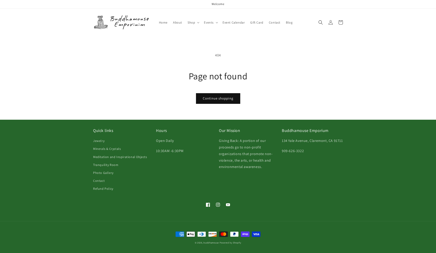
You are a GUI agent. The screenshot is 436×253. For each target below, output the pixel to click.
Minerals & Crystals (107, 149)
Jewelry (98, 141)
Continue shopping (218, 98)
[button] (193, 22)
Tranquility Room (106, 165)
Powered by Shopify (230, 242)
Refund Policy (103, 189)
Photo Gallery (103, 173)
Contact (99, 181)
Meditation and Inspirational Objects (120, 157)
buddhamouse (211, 242)
